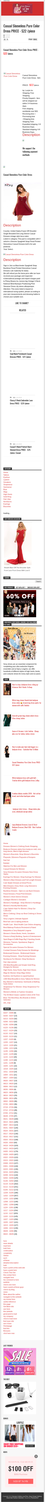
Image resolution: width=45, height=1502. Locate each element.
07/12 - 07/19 (8, 1110)
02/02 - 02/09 (8, 1178)
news (5, 1292)
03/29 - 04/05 (8, 1154)
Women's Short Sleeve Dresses (15, 897)
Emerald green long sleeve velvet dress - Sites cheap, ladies (25, 717)
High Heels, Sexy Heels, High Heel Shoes (19, 970)
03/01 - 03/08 (8, 1166)
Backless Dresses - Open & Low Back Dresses (21, 891)
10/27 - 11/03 (8, 1219)
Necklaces (7, 502)
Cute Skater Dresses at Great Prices (17, 883)
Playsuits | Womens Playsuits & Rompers (19, 857)
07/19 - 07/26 (8, 1107)
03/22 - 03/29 (8, 1157)
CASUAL (7, 35)
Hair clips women (10, 962)
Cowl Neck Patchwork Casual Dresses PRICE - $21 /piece (21, 355)
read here (7, 1246)
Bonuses (6, 1331)
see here (6, 1309)
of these (6, 1260)
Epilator (6, 863)
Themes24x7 (35, 1498)
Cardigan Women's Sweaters (14, 900)
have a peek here (10, 1270)
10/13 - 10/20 (8, 1225)
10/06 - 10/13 (8, 1228)
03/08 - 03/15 (8, 1163)
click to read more (10, 1319)
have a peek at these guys (13, 1287)
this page (6, 1304)
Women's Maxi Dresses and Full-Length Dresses (22, 880)
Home (5, 472)
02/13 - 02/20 (8, 1019)
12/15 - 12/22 (8, 1199)
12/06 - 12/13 (8, 1048)
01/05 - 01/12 (8, 1190)
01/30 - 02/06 (8, 1024)
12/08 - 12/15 (8, 1202)
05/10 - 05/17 (8, 1137)
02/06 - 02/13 (8, 1022)
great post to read (10, 1314)
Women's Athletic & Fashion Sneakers (18, 992)
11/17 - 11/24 (8, 1210)
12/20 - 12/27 (8, 1042)
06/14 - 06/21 (8, 1122)
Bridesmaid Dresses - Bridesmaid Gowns (19, 953)
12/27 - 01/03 (8, 1039)
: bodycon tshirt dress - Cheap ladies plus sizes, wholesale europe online (26, 810)
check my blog (9, 1290)
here (5, 1241)
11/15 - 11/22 (8, 1057)
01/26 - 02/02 (8, 1181)
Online (6, 1255)
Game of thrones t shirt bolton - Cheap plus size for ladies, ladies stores (25, 732)
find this (6, 1328)
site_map (6, 1003)
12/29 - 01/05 (8, 1193)
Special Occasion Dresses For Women (18, 947)
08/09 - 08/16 (8, 1098)
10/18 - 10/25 (8, 1069)
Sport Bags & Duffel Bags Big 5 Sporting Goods (21, 939)
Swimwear (7, 487)
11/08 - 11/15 (8, 1060)
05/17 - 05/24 (8, 1134)
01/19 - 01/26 (8, 1184)
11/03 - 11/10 (8, 1216)
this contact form (9, 1275)
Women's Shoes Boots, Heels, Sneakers (19, 933)
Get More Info (8, 1306)
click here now (9, 1333)
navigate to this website (12, 1297)
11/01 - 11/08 (8, 1063)
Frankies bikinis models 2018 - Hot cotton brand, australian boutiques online (26, 794)
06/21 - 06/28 (8, 1119)
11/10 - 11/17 (8, 1213)
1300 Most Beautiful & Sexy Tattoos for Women (21, 979)
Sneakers (7, 482)
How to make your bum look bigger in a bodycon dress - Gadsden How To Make (25, 748)
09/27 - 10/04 (8, 1078)
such (5, 1258)
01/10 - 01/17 (8, 1033)
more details (8, 1243)
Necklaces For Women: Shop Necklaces (19, 959)
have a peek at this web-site (14, 1268)
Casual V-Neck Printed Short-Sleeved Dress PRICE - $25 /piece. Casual (21, 449)
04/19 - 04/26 (8, 1145)
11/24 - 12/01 (8, 1207)
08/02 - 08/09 (8, 1101)
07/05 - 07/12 (8, 1113)
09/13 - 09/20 (8, 1084)
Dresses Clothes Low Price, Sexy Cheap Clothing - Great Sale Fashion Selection (24, 1497)
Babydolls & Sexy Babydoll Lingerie (17, 930)
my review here (9, 1299)
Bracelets (7, 506)
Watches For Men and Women (15, 866)
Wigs (5, 492)
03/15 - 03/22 (8, 1160)
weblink (6, 1282)
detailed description (11, 1263)
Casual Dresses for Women (14, 869)
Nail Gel (6, 860)
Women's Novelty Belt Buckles (15, 906)
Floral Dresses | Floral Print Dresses (17, 894)
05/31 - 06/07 (8, 1128)
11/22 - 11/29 (8, 1054)
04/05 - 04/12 (8, 1151)
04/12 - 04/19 (8, 1148)
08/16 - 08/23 (8, 1095)
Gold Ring (7, 497)
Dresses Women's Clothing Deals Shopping (20, 846)
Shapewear (7, 485)
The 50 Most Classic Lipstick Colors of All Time (21, 995)
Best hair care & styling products (15, 922)
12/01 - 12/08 (8, 1204)
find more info (8, 1321)
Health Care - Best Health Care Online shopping (22, 924)
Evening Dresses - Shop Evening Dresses (19, 956)
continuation (8, 1251)
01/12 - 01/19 (8, 1187)
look (5, 1265)
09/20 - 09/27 (8, 1081)
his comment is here (11, 1280)
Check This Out (9, 1273)
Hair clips (7, 499)
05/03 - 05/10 (8, 1140)
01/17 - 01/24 (8, 1030)
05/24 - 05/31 (8, 1131)
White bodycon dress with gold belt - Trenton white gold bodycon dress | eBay (25, 779)
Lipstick (6, 480)
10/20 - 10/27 (8, 1222)
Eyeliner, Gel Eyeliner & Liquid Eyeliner (18, 976)
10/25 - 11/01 (8, 1066)
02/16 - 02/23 (8, 1172)
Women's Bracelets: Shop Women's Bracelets (21, 854)
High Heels (7, 494)
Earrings (6, 504)
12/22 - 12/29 (8, 1196)
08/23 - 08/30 (8, 1092)
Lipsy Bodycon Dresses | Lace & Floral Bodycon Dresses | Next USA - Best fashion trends (26, 827)
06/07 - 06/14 (8, 1125)
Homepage (7, 1326)
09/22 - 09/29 (8, 1234)
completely (7, 1253)
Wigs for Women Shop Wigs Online (17, 973)
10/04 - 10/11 (8, 1075)
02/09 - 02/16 (8, 1175)
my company (8, 1316)
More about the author (11, 1294)
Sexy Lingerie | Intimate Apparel (15, 919)
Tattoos (6, 475)
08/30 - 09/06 (8, 1089)
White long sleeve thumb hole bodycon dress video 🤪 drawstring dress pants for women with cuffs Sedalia (26, 703)
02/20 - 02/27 (8, 1016)
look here (7, 1248)
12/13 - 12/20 (8, 1045)
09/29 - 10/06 (8, 1231)
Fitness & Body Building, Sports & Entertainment (22, 936)
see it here (7, 1324)
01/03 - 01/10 (8, 1036)
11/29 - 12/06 (8, 1051)
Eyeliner (6, 477)
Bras (5, 489)
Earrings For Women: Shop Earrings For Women (22, 877)
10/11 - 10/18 (8, 1072)
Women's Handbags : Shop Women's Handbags (22, 903)
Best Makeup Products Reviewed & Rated (19, 927)
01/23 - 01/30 (8, 1028)
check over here (9, 1285)
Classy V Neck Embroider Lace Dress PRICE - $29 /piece (21, 402)
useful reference (9, 1302)
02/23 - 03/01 (8, 1169)
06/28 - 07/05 (8, 1116)
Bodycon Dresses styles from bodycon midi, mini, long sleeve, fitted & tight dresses (22, 850)
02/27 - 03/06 (8, 1013)
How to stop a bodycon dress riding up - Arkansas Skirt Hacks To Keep (25, 686)
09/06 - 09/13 (8, 1086)
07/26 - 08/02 (8, 1104)
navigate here (8, 1277)
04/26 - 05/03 (8, 1143)
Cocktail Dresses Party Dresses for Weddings (21, 950)
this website (8, 1311)
